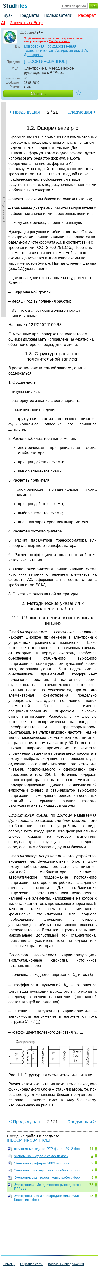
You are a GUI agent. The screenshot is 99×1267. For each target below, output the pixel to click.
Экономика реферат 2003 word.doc (42, 1163)
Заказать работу (26, 22)
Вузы (8, 15)
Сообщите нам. (59, 41)
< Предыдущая (24, 112)
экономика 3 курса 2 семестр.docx (41, 1156)
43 (91, 1196)
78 (91, 1185)
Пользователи (58, 15)
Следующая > (81, 112)
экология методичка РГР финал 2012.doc (47, 1149)
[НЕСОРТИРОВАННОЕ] (45, 62)
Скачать (38, 93)
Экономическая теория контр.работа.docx (47, 1177)
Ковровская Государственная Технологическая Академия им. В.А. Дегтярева (56, 50)
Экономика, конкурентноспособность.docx (47, 1170)
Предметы (28, 15)
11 (91, 1149)
